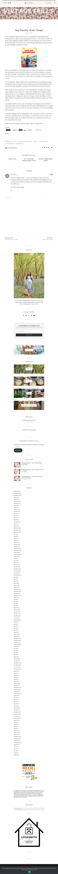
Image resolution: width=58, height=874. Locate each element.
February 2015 (17, 683)
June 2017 (16, 626)
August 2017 (16, 622)
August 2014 (16, 695)
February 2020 (17, 564)
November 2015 (17, 665)
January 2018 (17, 612)
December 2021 (17, 530)
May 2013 (16, 726)
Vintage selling (19, 143)
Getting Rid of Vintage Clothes (25, 141)
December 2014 (17, 687)
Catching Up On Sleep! (47, 240)
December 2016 (17, 638)
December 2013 (17, 712)
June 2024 (16, 505)
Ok (29, 871)
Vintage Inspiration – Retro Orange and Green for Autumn (32, 470)
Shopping (29, 27)
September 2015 (17, 669)
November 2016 (17, 640)
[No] (56, 870)
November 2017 (17, 616)
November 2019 (17, 571)
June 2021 (16, 536)
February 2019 (17, 585)
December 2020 (17, 548)
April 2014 (16, 704)
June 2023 (16, 515)
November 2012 (17, 738)
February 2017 (17, 634)
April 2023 (16, 520)
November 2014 (17, 689)
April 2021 (16, 540)
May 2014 (16, 701)
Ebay (15, 141)
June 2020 (16, 560)
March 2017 (16, 632)
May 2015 (16, 677)
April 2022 (16, 524)
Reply (51, 174)
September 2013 (17, 718)
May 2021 (16, 538)
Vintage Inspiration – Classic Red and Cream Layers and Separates (32, 477)
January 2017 (17, 636)
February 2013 (17, 732)
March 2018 (16, 607)
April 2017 (16, 630)
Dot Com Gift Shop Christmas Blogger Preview (29, 160)
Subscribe (18, 450)
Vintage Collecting (43, 141)
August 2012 (16, 744)
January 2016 (17, 661)
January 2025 (17, 503)
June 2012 (16, 748)
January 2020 (17, 567)
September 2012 (17, 742)
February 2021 (17, 544)
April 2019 (16, 581)
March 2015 (16, 681)
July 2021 (16, 534)
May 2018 (16, 603)
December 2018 (17, 589)
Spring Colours (12, 159)
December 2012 (17, 736)
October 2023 (17, 511)
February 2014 (17, 708)
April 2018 (16, 605)
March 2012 (16, 755)
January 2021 (17, 546)
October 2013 (17, 716)
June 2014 (16, 699)
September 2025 (18, 495)
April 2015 (16, 679)
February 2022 (17, 528)
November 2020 (17, 550)
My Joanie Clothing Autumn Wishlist (45, 160)
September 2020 (18, 554)
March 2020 (16, 562)
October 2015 (17, 667)
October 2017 (17, 618)
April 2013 (16, 728)
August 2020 (17, 556)
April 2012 (16, 753)
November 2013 (17, 714)
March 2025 (16, 499)
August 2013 (16, 720)
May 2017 (16, 628)
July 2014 (16, 697)
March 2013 (16, 730)
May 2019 (16, 579)
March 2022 (16, 526)
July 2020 (16, 558)
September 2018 (17, 595)
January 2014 (17, 710)
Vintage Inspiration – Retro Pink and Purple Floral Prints (32, 463)
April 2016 (16, 654)
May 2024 (16, 507)
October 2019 (17, 573)
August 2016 (16, 646)
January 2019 (17, 587)
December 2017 (17, 614)
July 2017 (16, 624)
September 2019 (17, 575)
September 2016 (17, 644)
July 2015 (16, 673)
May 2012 (16, 751)
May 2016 (16, 652)
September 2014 (17, 693)
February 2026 (17, 491)
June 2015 (16, 675)
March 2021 (16, 542)
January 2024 (17, 509)
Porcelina (13, 174)
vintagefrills (13, 148)
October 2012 (17, 740)
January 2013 (17, 734)
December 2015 (17, 663)
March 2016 (16, 656)
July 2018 (16, 599)
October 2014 (17, 691)
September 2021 (17, 532)
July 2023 (16, 513)
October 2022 (17, 522)
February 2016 (17, 659)
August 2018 (16, 597)
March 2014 (16, 706)
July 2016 (16, 648)
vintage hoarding (10, 143)
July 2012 (16, 746)
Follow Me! (29, 422)
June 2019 (16, 577)
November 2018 (17, 591)
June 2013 (16, 724)
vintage (35, 141)
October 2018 (17, 593)
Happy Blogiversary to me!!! (11, 240)
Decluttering (9, 141)
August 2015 (16, 671)
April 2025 (16, 497)
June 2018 (16, 601)
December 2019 (17, 569)
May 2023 (16, 517)
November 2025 (17, 493)
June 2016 (16, 650)
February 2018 (17, 609)
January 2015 (17, 685)
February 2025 (17, 501)
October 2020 (17, 552)
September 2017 (17, 620)
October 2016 (17, 642)
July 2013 (16, 722)
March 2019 (16, 583)
